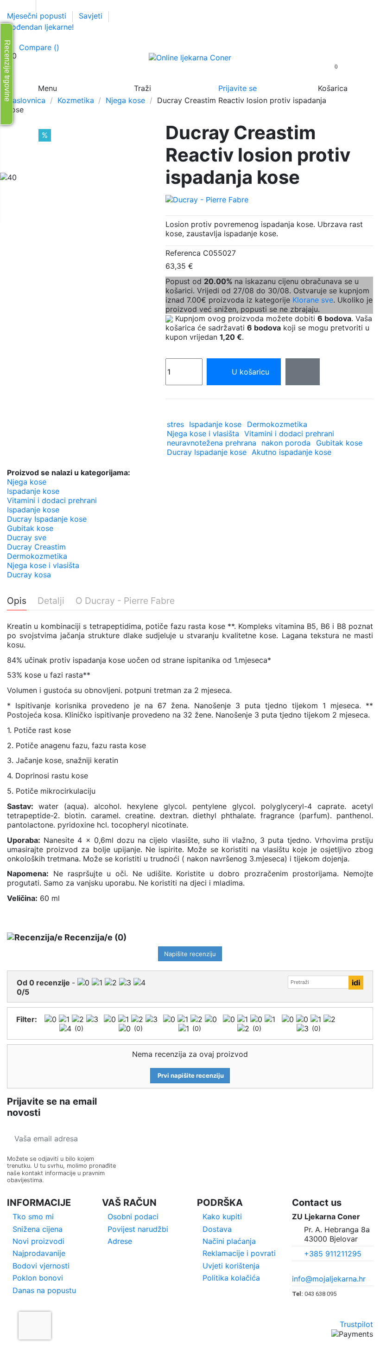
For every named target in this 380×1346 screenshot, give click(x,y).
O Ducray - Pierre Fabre (125, 601)
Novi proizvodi (38, 1241)
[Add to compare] (302, 371)
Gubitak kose (339, 442)
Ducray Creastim (36, 546)
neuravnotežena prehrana (211, 442)
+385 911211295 (332, 1253)
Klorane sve (312, 299)
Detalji (51, 601)
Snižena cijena (38, 1229)
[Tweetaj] (182, 411)
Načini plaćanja (229, 1241)
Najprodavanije (39, 1253)
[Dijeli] (170, 411)
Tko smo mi (33, 1216)
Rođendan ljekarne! (40, 27)
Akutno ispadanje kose (291, 452)
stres (175, 424)
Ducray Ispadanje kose (207, 452)
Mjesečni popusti (38, 15)
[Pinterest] (195, 411)
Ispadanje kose (215, 424)
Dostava (217, 1229)
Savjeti (92, 15)
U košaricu (250, 371)
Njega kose (26, 481)
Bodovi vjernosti (41, 1265)
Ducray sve (26, 537)
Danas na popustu (44, 1290)
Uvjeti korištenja (231, 1265)
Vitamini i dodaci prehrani (289, 433)
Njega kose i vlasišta (203, 433)
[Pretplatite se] (109, 1139)
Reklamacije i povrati (239, 1253)
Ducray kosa (29, 574)
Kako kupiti (222, 1216)
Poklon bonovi (38, 1277)
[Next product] (368, 104)
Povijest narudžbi (138, 1229)
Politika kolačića (231, 1277)
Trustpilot (356, 1324)
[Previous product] (358, 104)
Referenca (183, 253)
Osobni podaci (133, 1216)
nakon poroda (285, 442)
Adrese (120, 1241)
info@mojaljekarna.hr (329, 1278)
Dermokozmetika (277, 424)
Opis (16, 601)
